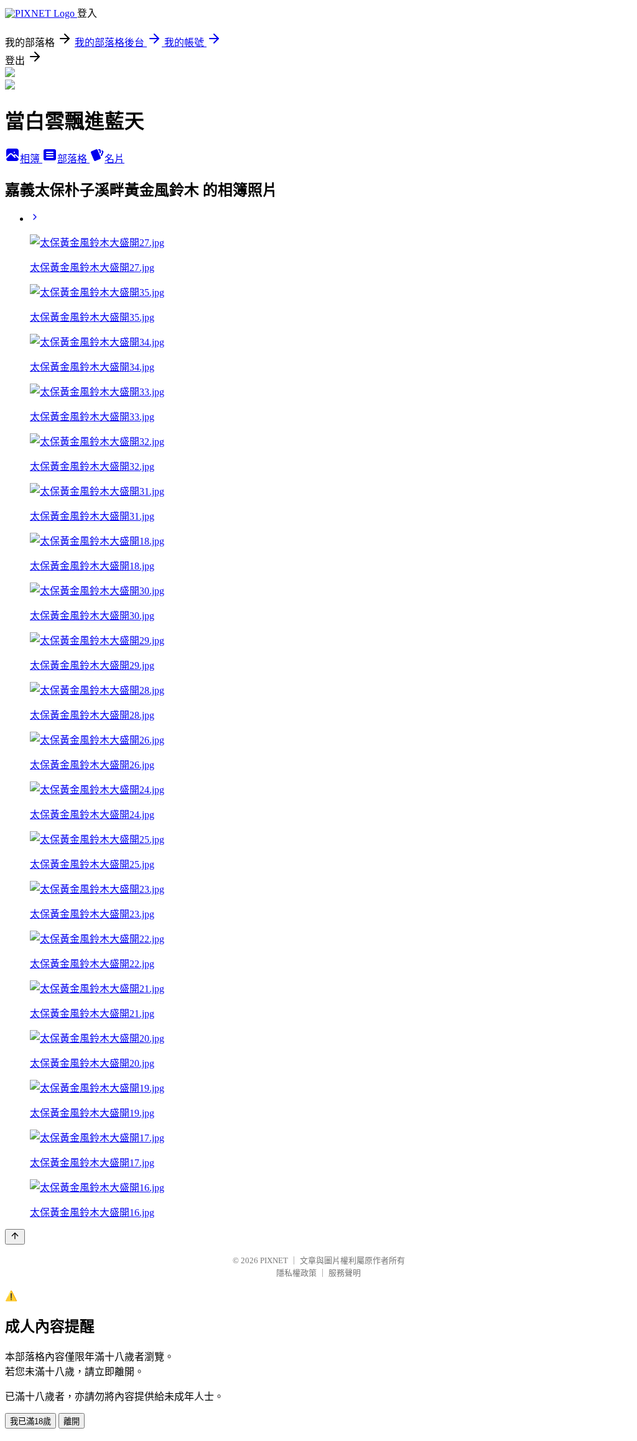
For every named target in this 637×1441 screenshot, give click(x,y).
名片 (114, 159)
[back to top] (15, 1237)
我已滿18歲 (30, 1421)
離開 (71, 1421)
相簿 (31, 159)
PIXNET (274, 1260)
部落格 (73, 159)
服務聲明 (344, 1273)
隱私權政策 (296, 1273)
